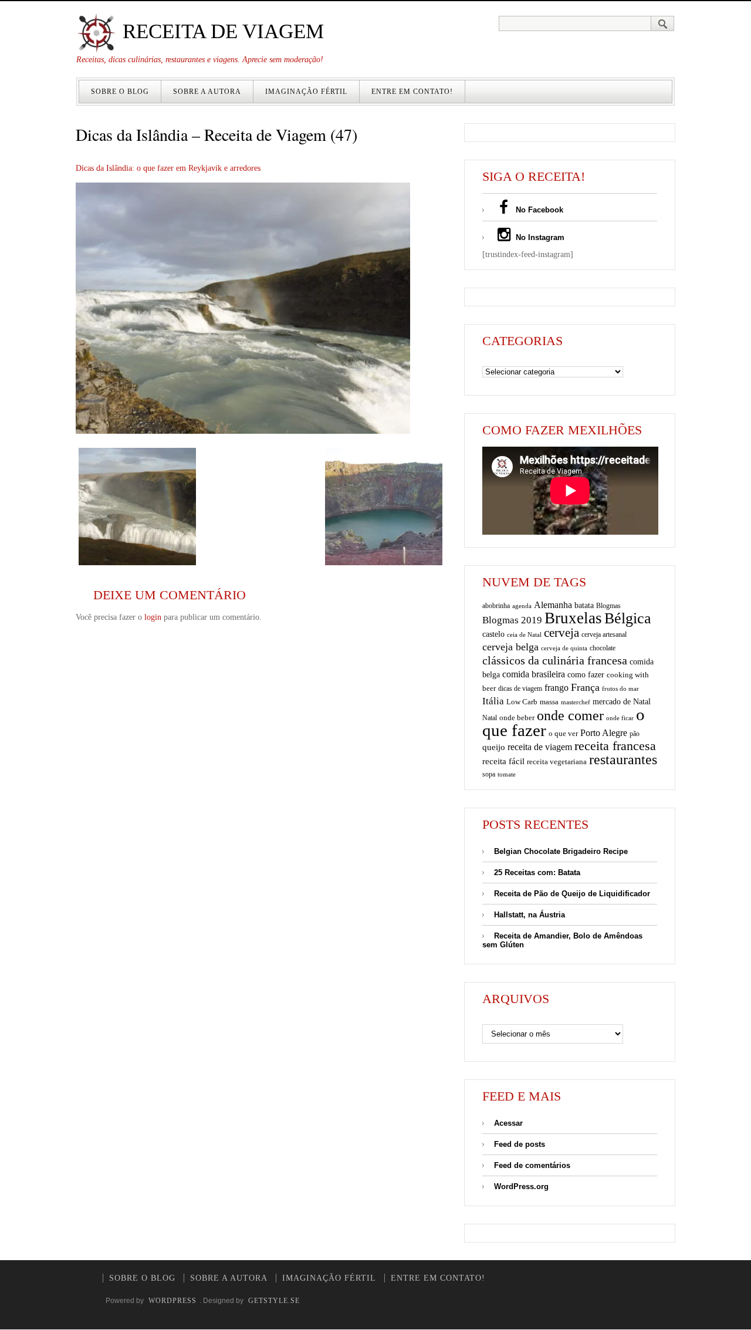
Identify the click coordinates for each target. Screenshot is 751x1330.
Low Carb (521, 702)
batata (584, 605)
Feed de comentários (532, 1165)
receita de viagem (540, 747)
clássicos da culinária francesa (554, 660)
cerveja (561, 633)
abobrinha (496, 606)
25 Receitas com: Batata (537, 872)
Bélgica (627, 618)
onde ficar (620, 717)
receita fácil (503, 761)
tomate (507, 774)
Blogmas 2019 (512, 620)
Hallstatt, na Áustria (529, 914)
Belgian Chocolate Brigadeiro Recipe (561, 851)
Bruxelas (573, 618)
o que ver (563, 734)
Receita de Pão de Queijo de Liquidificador (572, 893)
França (585, 687)
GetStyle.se (274, 1301)
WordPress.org (521, 1186)
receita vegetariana (557, 761)
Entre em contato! (412, 91)
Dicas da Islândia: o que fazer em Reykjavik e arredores (168, 168)
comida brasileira (533, 674)
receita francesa (615, 746)
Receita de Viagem (220, 31)
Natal (489, 718)
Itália (493, 701)
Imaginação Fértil (306, 91)
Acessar (508, 1123)
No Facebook (538, 209)
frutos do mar (620, 689)
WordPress (172, 1301)
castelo (493, 634)
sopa (488, 774)
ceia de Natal (524, 635)
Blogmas (608, 606)
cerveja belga (510, 647)
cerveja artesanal (604, 634)
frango (556, 687)
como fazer (585, 674)
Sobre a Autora (207, 91)
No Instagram (538, 237)
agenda (522, 605)
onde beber (517, 717)
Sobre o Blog (120, 91)
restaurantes (623, 759)
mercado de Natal (622, 701)
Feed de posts (519, 1144)
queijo (493, 747)
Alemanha (553, 605)
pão (635, 734)
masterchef (575, 701)
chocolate (602, 648)
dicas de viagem (520, 688)
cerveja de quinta (564, 648)
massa (549, 702)
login (152, 617)
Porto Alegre (603, 733)
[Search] (662, 23)
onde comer (570, 715)
